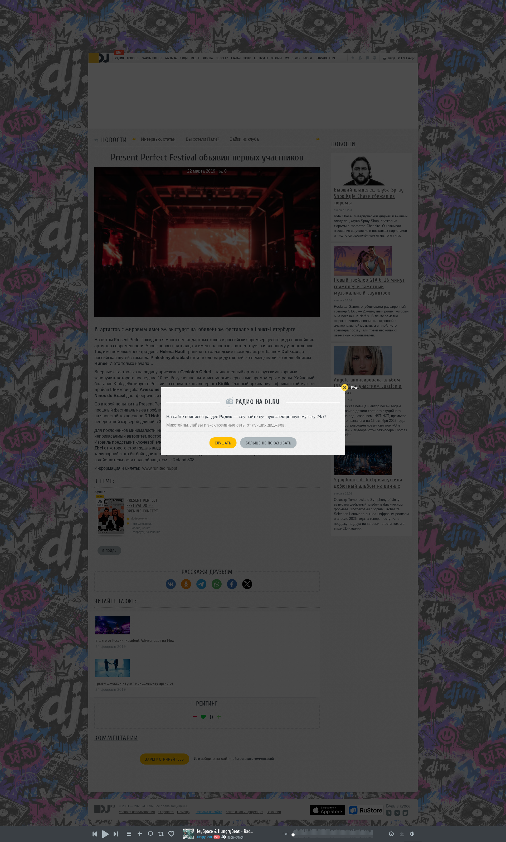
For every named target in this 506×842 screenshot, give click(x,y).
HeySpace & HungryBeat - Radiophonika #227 (225, 831)
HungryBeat (204, 837)
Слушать (223, 443)
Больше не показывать (268, 443)
